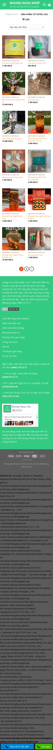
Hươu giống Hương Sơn (12, 138)
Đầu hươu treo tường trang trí (13, 100)
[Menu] (4, 5)
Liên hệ (5, 346)
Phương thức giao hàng (13, 337)
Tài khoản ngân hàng (12, 351)
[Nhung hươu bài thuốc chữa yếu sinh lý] (39, 122)
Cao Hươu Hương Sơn (37, 63)
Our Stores (26, 460)
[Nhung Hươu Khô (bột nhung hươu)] (39, 161)
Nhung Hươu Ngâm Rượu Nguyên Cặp (12, 256)
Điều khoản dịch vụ (11, 332)
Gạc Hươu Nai (33, 100)
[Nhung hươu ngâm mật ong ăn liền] (39, 200)
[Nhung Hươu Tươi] (39, 238)
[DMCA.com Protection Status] (10, 308)
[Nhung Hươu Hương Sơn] (13, 161)
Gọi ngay (46, 746)
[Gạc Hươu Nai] (39, 83)
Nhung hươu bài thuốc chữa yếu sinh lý (37, 139)
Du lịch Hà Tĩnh (9, 356)
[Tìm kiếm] (44, 5)
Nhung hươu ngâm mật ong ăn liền (39, 217)
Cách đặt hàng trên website (15, 318)
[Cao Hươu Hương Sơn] (39, 47)
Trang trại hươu (9, 341)
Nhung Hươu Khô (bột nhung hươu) (37, 178)
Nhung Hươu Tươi (35, 255)
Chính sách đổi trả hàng (13, 327)
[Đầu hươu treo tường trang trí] (13, 83)
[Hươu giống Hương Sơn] (13, 122)
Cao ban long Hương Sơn (12, 63)
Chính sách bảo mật (11, 323)
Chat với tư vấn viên (19, 746)
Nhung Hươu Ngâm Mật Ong (12, 217)
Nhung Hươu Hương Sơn (12, 177)
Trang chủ (11, 14)
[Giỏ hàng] (49, 5)
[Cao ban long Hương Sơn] (13, 47)
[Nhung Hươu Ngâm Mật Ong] (13, 200)
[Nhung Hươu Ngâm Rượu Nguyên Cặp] (13, 238)
